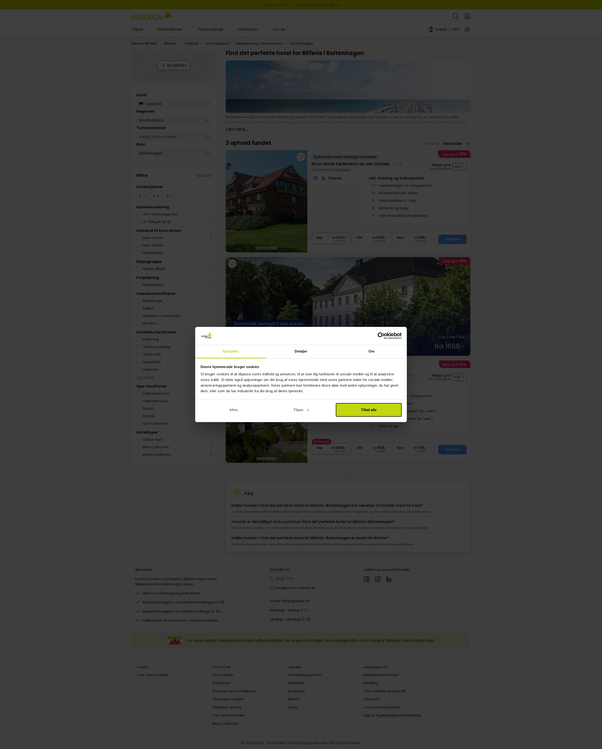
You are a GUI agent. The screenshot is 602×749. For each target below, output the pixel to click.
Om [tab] (371, 351)
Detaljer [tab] (301, 351)
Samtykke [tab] (230, 351)
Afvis (233, 410)
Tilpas (298, 410)
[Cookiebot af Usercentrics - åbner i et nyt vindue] (381, 335)
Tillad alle (368, 410)
